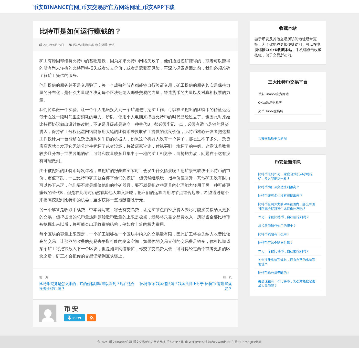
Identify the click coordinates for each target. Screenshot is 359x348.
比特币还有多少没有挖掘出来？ (280, 195)
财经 (111, 45)
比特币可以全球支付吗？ (275, 242)
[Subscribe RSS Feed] (91, 317)
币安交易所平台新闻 (272, 138)
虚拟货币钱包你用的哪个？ (277, 225)
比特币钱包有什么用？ (274, 234)
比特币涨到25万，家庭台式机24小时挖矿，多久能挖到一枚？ (285, 176)
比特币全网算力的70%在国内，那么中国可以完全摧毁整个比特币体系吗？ (286, 206)
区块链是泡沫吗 (83, 45)
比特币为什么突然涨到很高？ (278, 187)
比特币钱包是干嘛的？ (274, 272)
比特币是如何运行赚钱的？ (80, 30)
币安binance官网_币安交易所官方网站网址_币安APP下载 (104, 6)
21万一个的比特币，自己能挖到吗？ (283, 217)
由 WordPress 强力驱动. (201, 342)
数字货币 (101, 45)
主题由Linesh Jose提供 (247, 342)
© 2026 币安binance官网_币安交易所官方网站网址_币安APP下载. (140, 342)
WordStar (224, 342)
